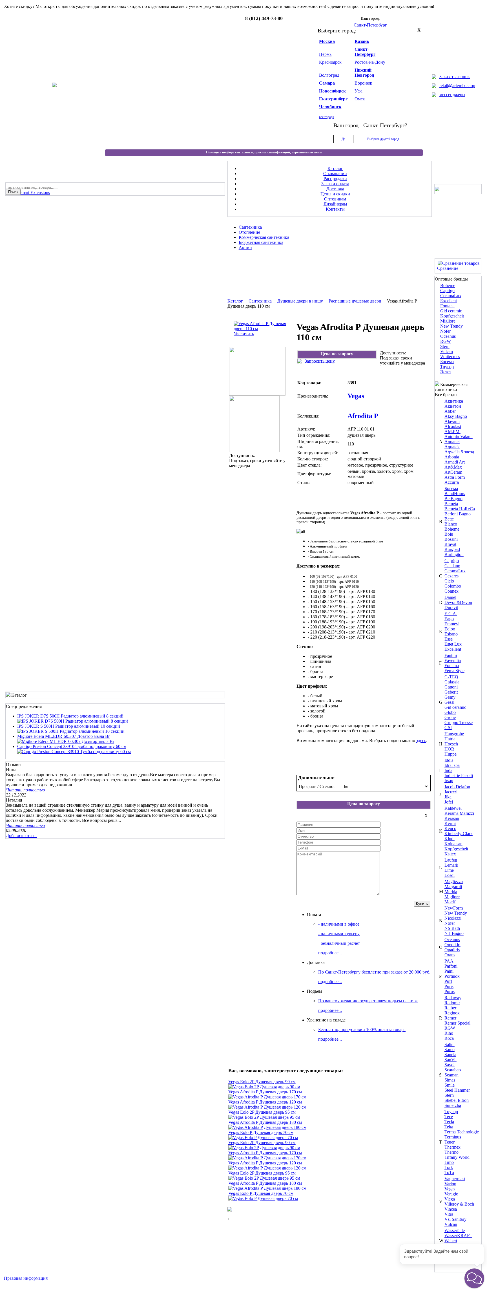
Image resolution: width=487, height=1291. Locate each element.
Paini (448, 971)
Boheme (447, 285)
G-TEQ (451, 676)
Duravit (451, 607)
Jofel (448, 802)
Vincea (450, 1209)
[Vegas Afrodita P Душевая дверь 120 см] (267, 1107)
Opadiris (452, 949)
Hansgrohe (454, 733)
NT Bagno (454, 933)
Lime (449, 870)
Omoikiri (452, 944)
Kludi (449, 838)
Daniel (450, 597)
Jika (447, 797)
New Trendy (451, 326)
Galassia (451, 681)
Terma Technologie (461, 1131)
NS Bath (452, 928)
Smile (449, 1085)
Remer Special (457, 1023)
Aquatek (452, 446)
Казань (362, 41)
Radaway (452, 997)
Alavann (452, 421)
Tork (448, 1167)
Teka (448, 1126)
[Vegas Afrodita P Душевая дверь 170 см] (267, 1096)
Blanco (450, 524)
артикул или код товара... (31, 187)
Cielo (449, 581)
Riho (448, 1033)
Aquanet (452, 441)
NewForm (453, 908)
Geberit (451, 692)
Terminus (452, 1137)
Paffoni (450, 966)
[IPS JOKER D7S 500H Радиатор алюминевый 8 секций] (72, 721)
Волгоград (329, 75)
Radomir (452, 1002)
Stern (445, 346)
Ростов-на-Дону (370, 62)
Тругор (447, 366)
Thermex (452, 1147)
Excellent (448, 300)
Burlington (454, 554)
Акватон (452, 406)
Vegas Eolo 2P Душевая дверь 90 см (262, 1081)
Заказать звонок (454, 76)
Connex (451, 591)
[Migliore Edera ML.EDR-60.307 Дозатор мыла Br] (65, 741)
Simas (449, 1080)
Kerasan (451, 818)
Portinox (452, 976)
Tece (448, 1116)
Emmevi (451, 623)
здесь (421, 740)
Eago (449, 618)
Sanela (450, 1054)
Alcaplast (452, 426)
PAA (448, 961)
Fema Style (454, 670)
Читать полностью (25, 789)
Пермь (325, 54)
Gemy (449, 697)
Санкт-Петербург (365, 52)
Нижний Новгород (364, 73)
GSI (448, 727)
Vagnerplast (454, 1178)
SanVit (450, 1059)
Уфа (358, 91)
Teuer (449, 1142)
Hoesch (451, 744)
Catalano (452, 565)
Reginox (452, 1012)
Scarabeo (452, 1069)
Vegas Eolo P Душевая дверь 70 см (260, 1132)
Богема (447, 361)
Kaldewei (453, 808)
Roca (449, 1038)
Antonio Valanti (458, 436)
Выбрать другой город (383, 139)
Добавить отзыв (21, 835)
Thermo (451, 1152)
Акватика (453, 401)
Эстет (445, 371)
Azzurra (451, 482)
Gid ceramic (451, 310)
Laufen (450, 860)
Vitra (448, 1214)
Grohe (450, 717)
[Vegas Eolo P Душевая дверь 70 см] (263, 1137)
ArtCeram (453, 472)
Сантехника (260, 301)
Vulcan (446, 351)
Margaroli (453, 886)
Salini (449, 1044)
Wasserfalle (454, 1230)
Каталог (235, 301)
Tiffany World (457, 1157)
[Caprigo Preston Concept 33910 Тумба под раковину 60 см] (74, 751)
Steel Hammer (457, 1090)
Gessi (449, 702)
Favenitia (452, 660)
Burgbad (452, 549)
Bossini (451, 539)
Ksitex (450, 853)
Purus (449, 991)
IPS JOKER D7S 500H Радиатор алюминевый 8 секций (70, 716)
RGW (445, 341)
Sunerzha (452, 1105)
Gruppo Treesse (458, 722)
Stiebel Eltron (456, 1100)
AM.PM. (452, 431)
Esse (448, 639)
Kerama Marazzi (459, 813)
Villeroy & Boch (459, 1204)
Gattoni (451, 687)
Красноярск (330, 62)
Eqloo (449, 628)
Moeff (449, 901)
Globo (450, 712)
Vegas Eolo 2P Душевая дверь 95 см (262, 1112)
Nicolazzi (452, 918)
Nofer (445, 331)
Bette (449, 519)
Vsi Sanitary (455, 1219)
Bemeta (451, 503)
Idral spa (452, 765)
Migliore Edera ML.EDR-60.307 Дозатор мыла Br (63, 736)
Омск (360, 98)
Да (343, 139)
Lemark (451, 865)
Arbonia (451, 456)
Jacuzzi (450, 791)
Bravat (450, 544)
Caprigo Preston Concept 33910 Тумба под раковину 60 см (71, 746)
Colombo (452, 586)
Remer (450, 1018)
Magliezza (453, 881)
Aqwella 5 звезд (459, 451)
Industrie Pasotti (458, 775)
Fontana (447, 305)
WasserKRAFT (458, 1235)
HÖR (449, 749)
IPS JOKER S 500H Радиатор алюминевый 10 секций (68, 726)
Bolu (448, 534)
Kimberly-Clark (458, 833)
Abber (450, 411)
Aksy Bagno (455, 416)
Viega (449, 1199)
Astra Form (454, 477)
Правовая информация (26, 1278)
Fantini (450, 655)
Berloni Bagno (457, 513)
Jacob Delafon (457, 786)
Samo (449, 1049)
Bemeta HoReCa (459, 508)
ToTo (449, 1172)
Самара (327, 83)
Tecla (449, 1121)
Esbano (451, 634)
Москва (327, 41)
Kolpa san (453, 843)
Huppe (450, 754)
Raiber (450, 1007)
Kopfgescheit (452, 316)
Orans (449, 954)
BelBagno (453, 498)
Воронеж (363, 83)
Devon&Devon (458, 602)
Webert (450, 1240)
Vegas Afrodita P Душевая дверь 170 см (265, 1091)
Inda (448, 770)
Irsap (448, 780)
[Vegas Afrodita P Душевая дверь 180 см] (267, 1127)
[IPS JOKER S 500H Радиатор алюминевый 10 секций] (71, 731)
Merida (450, 891)
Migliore (447, 321)
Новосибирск (332, 91)
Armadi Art (454, 462)
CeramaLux (450, 295)
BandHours (454, 493)
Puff (448, 981)
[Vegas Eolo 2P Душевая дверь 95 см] (264, 1117)
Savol (449, 1064)
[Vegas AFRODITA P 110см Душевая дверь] (257, 394)
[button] (474, 1278)
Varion (450, 1183)
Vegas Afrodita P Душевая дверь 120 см (265, 1102)
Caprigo (447, 290)
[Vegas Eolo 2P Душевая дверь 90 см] (264, 1086)
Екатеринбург (333, 98)
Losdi (449, 875)
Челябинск (330, 106)
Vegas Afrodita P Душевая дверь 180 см (265, 1122)
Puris (448, 986)
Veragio (451, 1193)
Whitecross (450, 356)
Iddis (448, 760)
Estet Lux (453, 644)
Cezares (451, 575)
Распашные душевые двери (355, 301)
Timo (449, 1162)
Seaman (451, 1074)
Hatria (449, 738)
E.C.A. (450, 613)
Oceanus (448, 336)
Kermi (450, 823)
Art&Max (453, 467)
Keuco (450, 828)
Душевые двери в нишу (300, 301)
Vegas (449, 1188)
